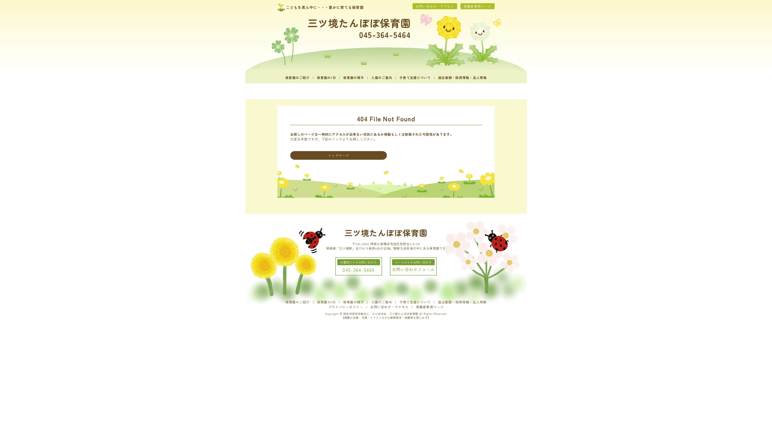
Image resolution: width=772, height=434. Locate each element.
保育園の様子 (353, 77)
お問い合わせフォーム (413, 269)
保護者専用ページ (477, 6)
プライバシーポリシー (345, 306)
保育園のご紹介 (297, 77)
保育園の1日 (326, 77)
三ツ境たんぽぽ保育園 (359, 22)
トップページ (338, 155)
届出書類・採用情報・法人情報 (462, 77)
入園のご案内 (381, 77)
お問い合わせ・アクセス (435, 6)
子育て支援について (415, 77)
